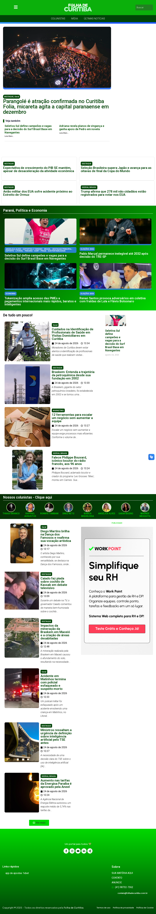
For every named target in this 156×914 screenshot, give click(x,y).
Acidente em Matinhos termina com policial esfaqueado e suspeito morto (53, 682)
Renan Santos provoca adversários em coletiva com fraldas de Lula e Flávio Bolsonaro (113, 299)
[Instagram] (72, 851)
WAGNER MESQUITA (145, 514)
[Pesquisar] (151, 7)
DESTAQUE (9, 97)
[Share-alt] (89, 851)
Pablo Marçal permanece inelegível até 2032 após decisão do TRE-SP (114, 255)
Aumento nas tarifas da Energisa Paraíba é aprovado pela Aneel (56, 784)
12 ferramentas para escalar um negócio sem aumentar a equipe (72, 418)
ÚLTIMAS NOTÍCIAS (94, 18)
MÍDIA (74, 18)
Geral (16, 97)
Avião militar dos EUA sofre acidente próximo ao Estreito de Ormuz (37, 193)
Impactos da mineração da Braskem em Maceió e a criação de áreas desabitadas (55, 632)
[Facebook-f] (66, 851)
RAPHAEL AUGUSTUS (30, 514)
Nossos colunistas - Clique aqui (27, 497)
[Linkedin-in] (84, 851)
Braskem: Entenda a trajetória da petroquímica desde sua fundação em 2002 (73, 375)
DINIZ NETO (68, 513)
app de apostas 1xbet (17, 873)
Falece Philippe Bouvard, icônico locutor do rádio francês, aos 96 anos (69, 461)
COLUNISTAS (58, 18)
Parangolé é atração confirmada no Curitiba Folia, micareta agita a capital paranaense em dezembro (56, 106)
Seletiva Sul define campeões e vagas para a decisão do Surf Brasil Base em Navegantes (28, 129)
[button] (39, 823)
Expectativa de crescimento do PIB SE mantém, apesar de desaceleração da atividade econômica (38, 169)
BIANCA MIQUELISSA (87, 514)
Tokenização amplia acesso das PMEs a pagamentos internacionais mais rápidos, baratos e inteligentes (40, 301)
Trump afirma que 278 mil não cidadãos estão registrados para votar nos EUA (113, 193)
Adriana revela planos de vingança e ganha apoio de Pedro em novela (81, 127)
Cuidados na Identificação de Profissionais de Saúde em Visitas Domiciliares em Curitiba (72, 334)
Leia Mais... (9, 136)
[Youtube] (78, 851)
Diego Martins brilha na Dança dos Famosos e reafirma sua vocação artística (56, 536)
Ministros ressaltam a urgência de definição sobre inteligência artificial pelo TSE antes (56, 736)
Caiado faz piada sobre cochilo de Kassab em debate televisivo (54, 583)
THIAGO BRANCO (11, 513)
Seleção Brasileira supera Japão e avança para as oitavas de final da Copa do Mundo (116, 169)
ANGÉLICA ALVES (106, 513)
